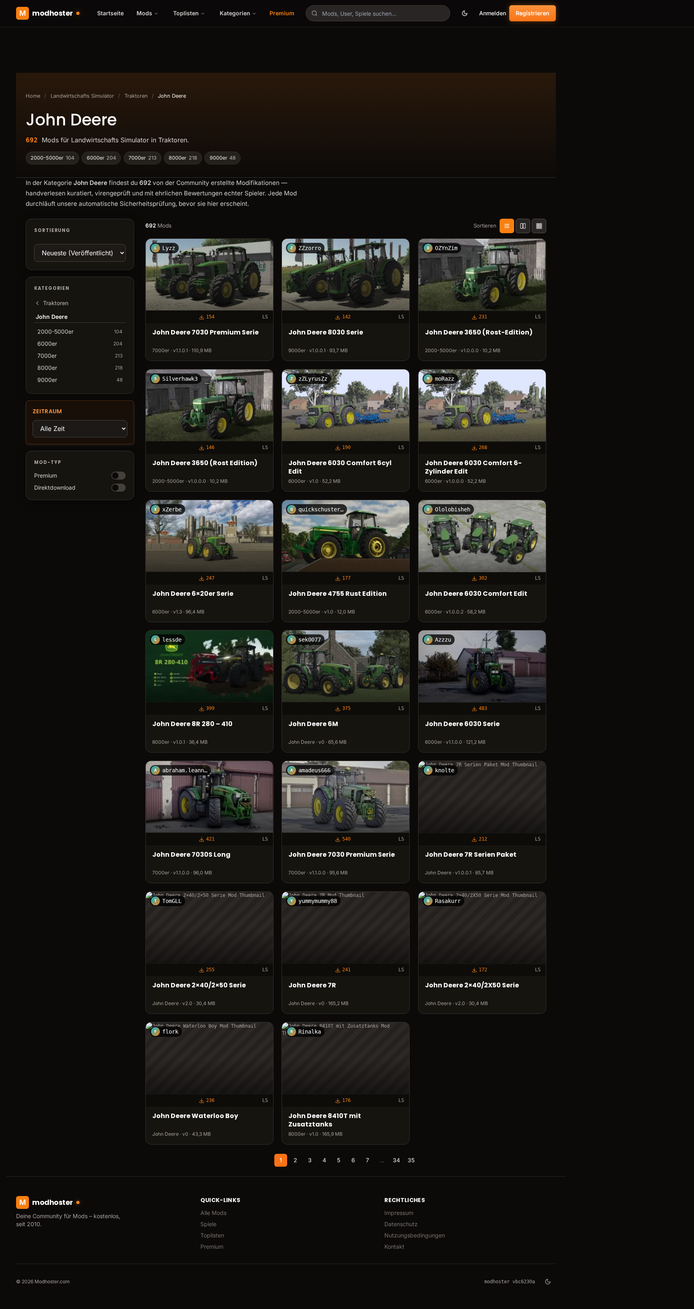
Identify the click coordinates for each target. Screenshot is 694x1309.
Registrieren (532, 13)
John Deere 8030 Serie (325, 332)
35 (411, 1160)
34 (396, 1160)
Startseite (110, 13)
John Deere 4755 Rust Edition (337, 594)
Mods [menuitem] (144, 13)
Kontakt (394, 1246)
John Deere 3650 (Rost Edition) (204, 463)
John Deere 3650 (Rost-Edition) (479, 332)
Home (33, 96)
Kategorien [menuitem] (235, 13)
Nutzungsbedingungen (414, 1235)
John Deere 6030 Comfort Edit (476, 594)
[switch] (118, 476)
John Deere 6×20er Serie (192, 594)
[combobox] (378, 13)
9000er (223, 158)
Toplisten (212, 1235)
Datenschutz (401, 1224)
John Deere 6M (313, 724)
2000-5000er (52, 158)
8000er (183, 158)
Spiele (208, 1224)
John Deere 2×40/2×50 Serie (199, 985)
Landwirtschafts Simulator (82, 96)
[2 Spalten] (523, 226)
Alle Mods (213, 1212)
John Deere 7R (312, 985)
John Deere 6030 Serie (462, 724)
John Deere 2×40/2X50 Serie (472, 985)
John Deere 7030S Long (191, 855)
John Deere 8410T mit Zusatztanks (324, 1120)
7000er (143, 158)
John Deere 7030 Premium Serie (205, 332)
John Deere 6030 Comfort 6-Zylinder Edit (473, 467)
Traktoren (136, 96)
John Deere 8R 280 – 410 (192, 724)
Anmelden (492, 13)
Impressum (398, 1212)
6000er (101, 158)
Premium (281, 13)
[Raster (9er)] (539, 226)
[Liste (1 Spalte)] (507, 226)
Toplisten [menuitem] (186, 13)
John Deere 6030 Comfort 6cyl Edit (340, 467)
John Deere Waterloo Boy (195, 1116)
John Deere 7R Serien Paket (470, 855)
